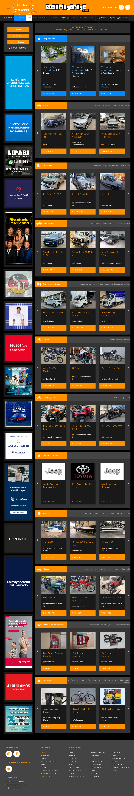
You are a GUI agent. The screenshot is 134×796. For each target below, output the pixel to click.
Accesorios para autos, (99, 625)
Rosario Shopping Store (80, 719)
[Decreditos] (18, 492)
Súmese (43, 758)
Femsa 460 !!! (78, 542)
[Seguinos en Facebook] (127, 7)
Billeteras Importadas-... (82, 709)
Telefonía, (72, 680)
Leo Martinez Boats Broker (81, 549)
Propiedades (94, 755)
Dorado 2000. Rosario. (81, 70)
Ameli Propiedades (111, 87)
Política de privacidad (48, 773)
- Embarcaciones (96, 761)
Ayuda (43, 764)
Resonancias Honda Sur (81, 378)
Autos (71, 752)
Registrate (18, 36)
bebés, (106, 680)
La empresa (45, 755)
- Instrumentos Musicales (120, 767)
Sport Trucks (108, 205)
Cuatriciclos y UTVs (75, 767)
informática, (92, 680)
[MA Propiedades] (18, 348)
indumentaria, (124, 680)
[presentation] (37, 71)
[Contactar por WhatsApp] (18, 127)
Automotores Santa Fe (52, 204)
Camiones (72, 761)
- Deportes (114, 761)
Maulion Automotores (112, 263)
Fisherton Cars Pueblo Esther (82, 605)
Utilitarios (72, 755)
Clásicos (71, 773)
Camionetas (73, 758)
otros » (127, 683)
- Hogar (113, 755)
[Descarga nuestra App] (8, 769)
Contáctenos (45, 776)
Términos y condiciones (49, 761)
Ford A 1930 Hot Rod (81, 598)
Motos (71, 764)
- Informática (115, 752)
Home (43, 752)
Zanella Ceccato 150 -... (111, 368)
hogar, (100, 680)
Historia (43, 767)
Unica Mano (77, 194)
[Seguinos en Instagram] (121, 7)
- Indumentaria (116, 764)
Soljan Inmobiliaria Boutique (81, 85)
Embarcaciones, (92, 513)
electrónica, (81, 680)
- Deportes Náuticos (96, 764)
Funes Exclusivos (81, 145)
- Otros (113, 770)
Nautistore (49, 550)
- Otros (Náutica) (95, 767)
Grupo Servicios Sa (111, 379)
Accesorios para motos (119, 625)
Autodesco (49, 606)
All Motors (78, 205)
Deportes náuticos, (107, 513)
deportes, (113, 680)
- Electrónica (94, 776)
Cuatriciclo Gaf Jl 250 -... (111, 426)
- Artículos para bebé (118, 758)
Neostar (48, 263)
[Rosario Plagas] (18, 538)
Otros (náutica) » (123, 513)
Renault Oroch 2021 (52, 194)
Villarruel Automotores (48, 143)
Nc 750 (75, 368)
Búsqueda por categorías (49, 770)
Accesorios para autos (76, 776)
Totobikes (49, 720)
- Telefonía (93, 773)
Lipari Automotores (111, 145)
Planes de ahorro (74, 770)
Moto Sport (50, 379)
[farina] (18, 583)
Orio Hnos (49, 321)
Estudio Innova (51, 87)
